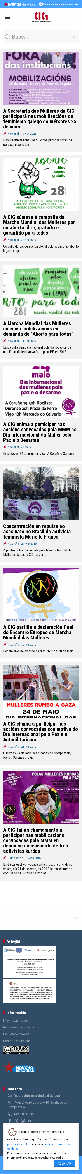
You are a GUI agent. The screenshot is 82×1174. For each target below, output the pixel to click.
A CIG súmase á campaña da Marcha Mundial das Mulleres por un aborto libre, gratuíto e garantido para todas (39, 225)
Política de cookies (16, 1034)
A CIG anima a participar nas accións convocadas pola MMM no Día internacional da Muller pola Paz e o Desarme (40, 432)
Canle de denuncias (17, 1041)
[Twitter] (16, 1121)
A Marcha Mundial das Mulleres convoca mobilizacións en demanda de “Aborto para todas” (38, 328)
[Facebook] (10, 1121)
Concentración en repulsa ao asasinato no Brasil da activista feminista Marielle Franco (37, 531)
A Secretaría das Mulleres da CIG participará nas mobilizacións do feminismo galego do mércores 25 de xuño (39, 119)
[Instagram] (23, 1121)
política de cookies (19, 1144)
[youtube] (29, 1121)
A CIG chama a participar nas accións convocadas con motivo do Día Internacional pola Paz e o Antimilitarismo (40, 732)
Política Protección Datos (21, 1027)
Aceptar (64, 1163)
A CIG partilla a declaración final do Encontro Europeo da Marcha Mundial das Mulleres (38, 632)
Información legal (15, 1020)
